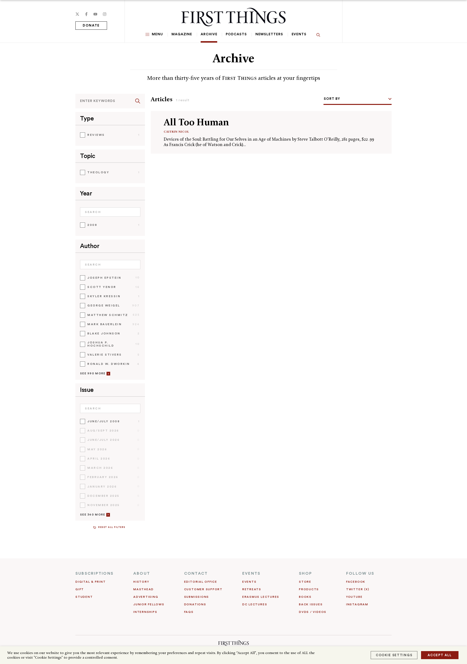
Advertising (145, 596)
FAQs (189, 611)
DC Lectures (254, 604)
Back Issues (311, 604)
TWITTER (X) (357, 589)
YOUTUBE (354, 596)
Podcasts (236, 34)
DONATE (91, 25)
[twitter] (77, 14)
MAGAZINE (181, 34)
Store (305, 581)
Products (309, 589)
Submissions (196, 596)
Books (305, 596)
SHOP (305, 573)
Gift (79, 589)
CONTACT (196, 573)
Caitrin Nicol (176, 131)
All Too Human (196, 122)
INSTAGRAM (357, 604)
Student (84, 596)
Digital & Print (90, 581)
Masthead (143, 589)
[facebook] (86, 14)
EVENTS (251, 573)
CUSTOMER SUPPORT (203, 589)
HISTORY (141, 581)
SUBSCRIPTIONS (94, 573)
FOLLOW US (360, 573)
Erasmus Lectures (260, 596)
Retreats (251, 589)
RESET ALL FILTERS (112, 527)
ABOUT (141, 573)
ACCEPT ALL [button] (440, 655)
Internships (145, 611)
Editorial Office (200, 581)
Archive (209, 34)
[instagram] (105, 14)
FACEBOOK (355, 581)
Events (299, 34)
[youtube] (95, 14)
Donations (195, 604)
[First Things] (233, 17)
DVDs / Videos (312, 611)
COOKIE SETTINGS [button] (394, 655)
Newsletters (269, 34)
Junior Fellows (148, 604)
